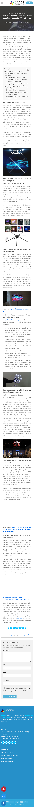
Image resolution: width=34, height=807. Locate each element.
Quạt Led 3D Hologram (14, 13)
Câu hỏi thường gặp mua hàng (9, 755)
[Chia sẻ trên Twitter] (15, 628)
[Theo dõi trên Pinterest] (14, 742)
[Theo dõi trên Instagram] (5, 742)
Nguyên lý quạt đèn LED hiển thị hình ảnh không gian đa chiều (17, 80)
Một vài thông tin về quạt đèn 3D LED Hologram (16, 74)
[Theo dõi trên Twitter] (8, 742)
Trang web (6, 680)
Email (5, 672)
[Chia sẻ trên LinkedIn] (24, 628)
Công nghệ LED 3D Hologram (13, 71)
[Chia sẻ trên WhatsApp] (9, 628)
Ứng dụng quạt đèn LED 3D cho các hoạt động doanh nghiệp (16, 88)
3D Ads (27, 23)
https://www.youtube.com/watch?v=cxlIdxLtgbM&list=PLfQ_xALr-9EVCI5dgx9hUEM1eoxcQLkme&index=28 (16, 597)
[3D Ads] (17, 3)
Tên (4, 665)
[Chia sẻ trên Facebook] (12, 628)
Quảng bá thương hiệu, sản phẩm (16, 91)
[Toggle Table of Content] (27, 69)
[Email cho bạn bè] (18, 628)
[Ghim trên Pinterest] (21, 628)
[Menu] (2, 3)
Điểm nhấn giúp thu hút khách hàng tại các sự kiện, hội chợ (18, 97)
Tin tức (24, 13)
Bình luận (6, 650)
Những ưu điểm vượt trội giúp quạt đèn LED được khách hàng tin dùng (18, 84)
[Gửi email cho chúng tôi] (11, 742)
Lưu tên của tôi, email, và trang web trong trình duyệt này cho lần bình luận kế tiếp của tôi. (16, 690)
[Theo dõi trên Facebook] (2, 742)
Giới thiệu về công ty (7, 752)
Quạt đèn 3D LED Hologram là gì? (16, 77)
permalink (22, 635)
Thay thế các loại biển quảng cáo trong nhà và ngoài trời (18, 93)
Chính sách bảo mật (6, 758)
